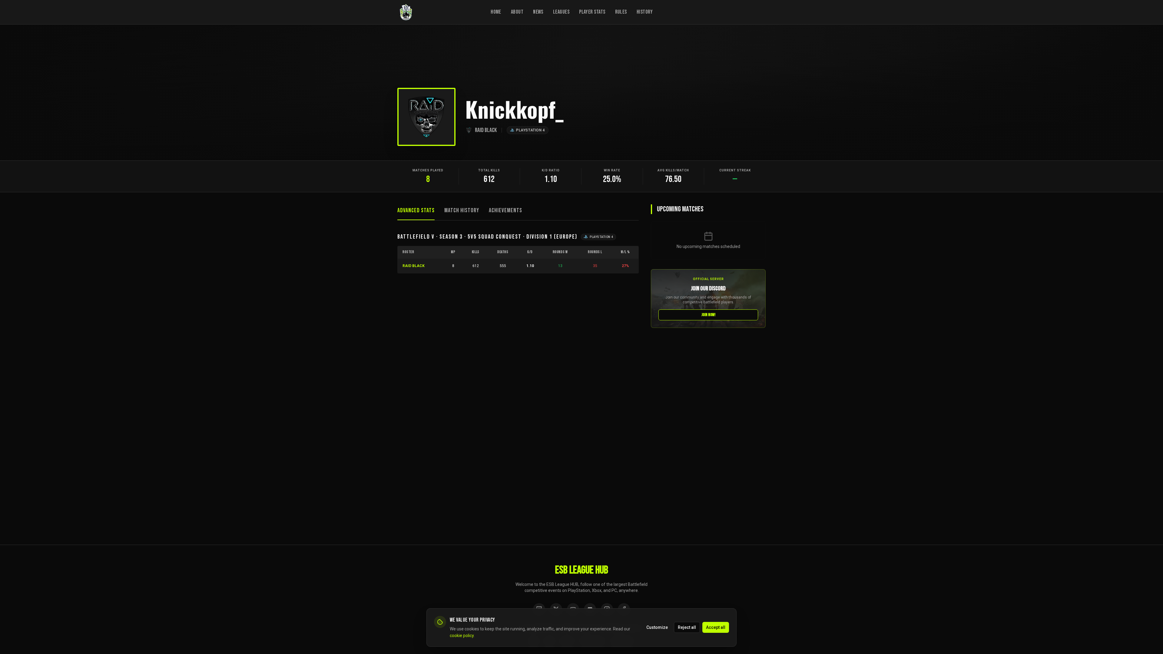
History (645, 12)
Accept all (715, 627)
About (517, 12)
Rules (621, 12)
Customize (657, 627)
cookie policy (462, 635)
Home (496, 12)
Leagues (561, 12)
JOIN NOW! (708, 314)
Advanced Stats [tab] (416, 210)
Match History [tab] (461, 210)
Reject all (687, 627)
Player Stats (592, 12)
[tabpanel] (518, 253)
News (538, 12)
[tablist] (518, 212)
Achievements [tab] (505, 210)
